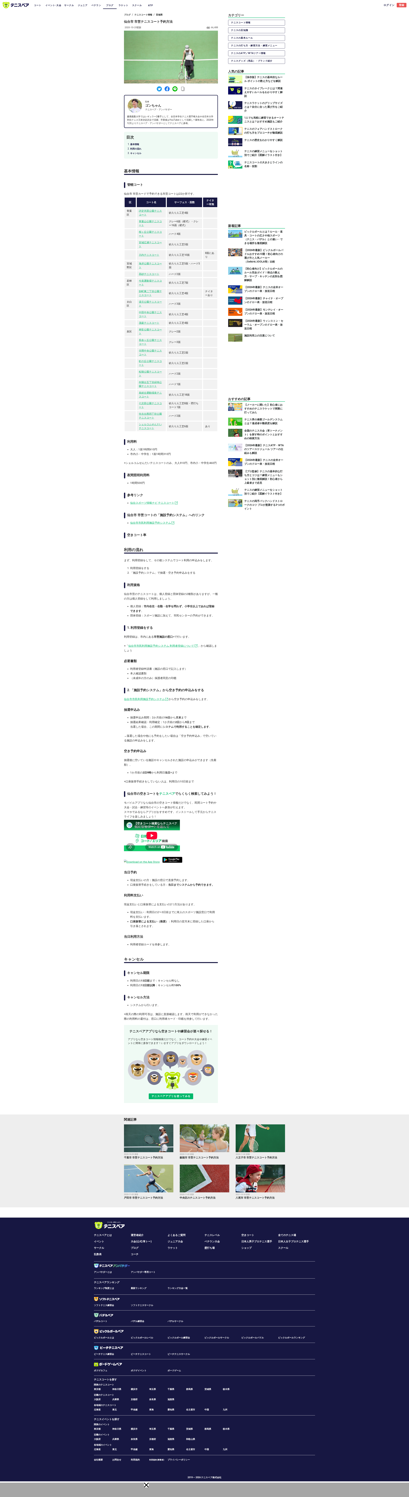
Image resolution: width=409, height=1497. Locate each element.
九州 (225, 1409)
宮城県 (159, 14)
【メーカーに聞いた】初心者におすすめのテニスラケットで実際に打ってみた (263, 408)
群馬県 (189, 1389)
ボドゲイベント (139, 1370)
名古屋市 (190, 1409)
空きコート (247, 1235)
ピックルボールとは (104, 1337)
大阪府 (97, 1399)
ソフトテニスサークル (142, 1305)
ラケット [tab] (123, 5)
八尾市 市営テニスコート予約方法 (255, 1197)
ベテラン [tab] (96, 5)
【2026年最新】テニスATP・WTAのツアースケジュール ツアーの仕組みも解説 (264, 449)
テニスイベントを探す (107, 1419)
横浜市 (134, 1389)
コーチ (135, 1254)
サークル (99, 1247)
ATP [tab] (150, 5)
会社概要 (98, 1459)
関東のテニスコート (104, 1384)
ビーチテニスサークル (179, 1354)
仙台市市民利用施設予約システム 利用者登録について (161, 645)
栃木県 (226, 1389)
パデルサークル (175, 1321)
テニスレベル (212, 1235)
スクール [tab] (137, 5)
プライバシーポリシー (179, 1459)
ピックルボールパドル (252, 1337)
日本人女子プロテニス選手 (293, 1241)
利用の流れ (135, 148)
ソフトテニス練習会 (104, 1305)
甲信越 (134, 1409)
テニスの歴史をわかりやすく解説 (263, 140)
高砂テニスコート (149, 274)
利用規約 (135, 1459)
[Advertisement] (256, 196)
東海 (151, 1409)
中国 (206, 1409)
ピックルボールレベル (142, 1337)
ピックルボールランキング (291, 1337)
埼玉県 (152, 1389)
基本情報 (134, 144)
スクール (283, 1247)
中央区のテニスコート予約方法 (198, 1197)
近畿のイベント (102, 1434)
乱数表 (98, 1254)
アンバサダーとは (103, 1272)
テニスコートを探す (105, 1379)
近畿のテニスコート (104, 1395)
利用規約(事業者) (156, 1460)
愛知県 (171, 1409)
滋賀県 (171, 1399)
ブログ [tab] (109, 5)
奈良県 (152, 1399)
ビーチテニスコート (141, 1354)
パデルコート (100, 1321)
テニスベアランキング (107, 1282)
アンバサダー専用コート (143, 1272)
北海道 (97, 1409)
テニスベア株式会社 (211, 1477)
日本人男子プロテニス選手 (256, 1241)
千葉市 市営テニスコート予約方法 (143, 1157)
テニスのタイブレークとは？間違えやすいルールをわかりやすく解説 (263, 92)
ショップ (246, 1247)
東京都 (97, 1389)
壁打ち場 (209, 1247)
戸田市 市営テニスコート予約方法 (143, 1197)
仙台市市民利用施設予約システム (150, 522)
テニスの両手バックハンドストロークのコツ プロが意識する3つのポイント (264, 504)
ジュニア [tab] (83, 5)
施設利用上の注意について (259, 335)
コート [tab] (37, 5)
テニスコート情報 (143, 14)
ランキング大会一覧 (178, 1288)
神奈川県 (116, 1389)
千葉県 (171, 1389)
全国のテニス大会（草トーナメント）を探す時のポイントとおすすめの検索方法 (263, 434)
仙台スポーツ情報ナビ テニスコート (152, 502)
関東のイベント (102, 1424)
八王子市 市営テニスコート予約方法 (256, 1157)
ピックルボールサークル (216, 1337)
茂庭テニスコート (149, 322)
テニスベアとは (103, 1235)
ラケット (173, 1247)
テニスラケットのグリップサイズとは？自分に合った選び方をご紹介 (263, 106)
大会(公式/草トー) (141, 1241)
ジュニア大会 (175, 1241)
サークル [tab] (69, 5)
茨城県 (207, 1389)
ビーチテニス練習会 (104, 1354)
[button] (146, 1485)
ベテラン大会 (212, 1241)
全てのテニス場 (287, 1235)
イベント (99, 1241)
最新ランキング (139, 1288)
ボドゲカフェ (100, 1370)
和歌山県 (190, 1439)
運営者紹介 (137, 1235)
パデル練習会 (137, 1321)
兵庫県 (115, 1399)
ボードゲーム (174, 1370)
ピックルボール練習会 (179, 1337)
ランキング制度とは (104, 1288)
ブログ (127, 14)
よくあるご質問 (176, 1235)
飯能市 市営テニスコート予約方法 (199, 1157)
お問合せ (116, 1459)
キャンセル (135, 153)
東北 (114, 1409)
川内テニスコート (149, 254)
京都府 (134, 1399)
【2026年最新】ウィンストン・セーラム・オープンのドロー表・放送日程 (263, 324)
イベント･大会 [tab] (53, 5)
